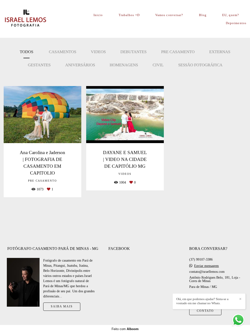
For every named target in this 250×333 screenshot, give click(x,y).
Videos (98, 51)
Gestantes (39, 65)
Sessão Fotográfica (200, 65)
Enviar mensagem (206, 266)
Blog (203, 15)
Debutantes (133, 51)
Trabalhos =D (129, 15)
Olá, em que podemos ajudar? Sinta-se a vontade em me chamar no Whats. (202, 301)
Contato (205, 311)
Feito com (125, 329)
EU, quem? (230, 15)
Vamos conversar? (169, 15)
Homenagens (124, 65)
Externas (219, 51)
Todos (26, 51)
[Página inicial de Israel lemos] (31, 18)
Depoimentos (236, 23)
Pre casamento (178, 51)
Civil (158, 65)
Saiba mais (62, 306)
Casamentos (62, 51)
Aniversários (80, 65)
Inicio (98, 15)
